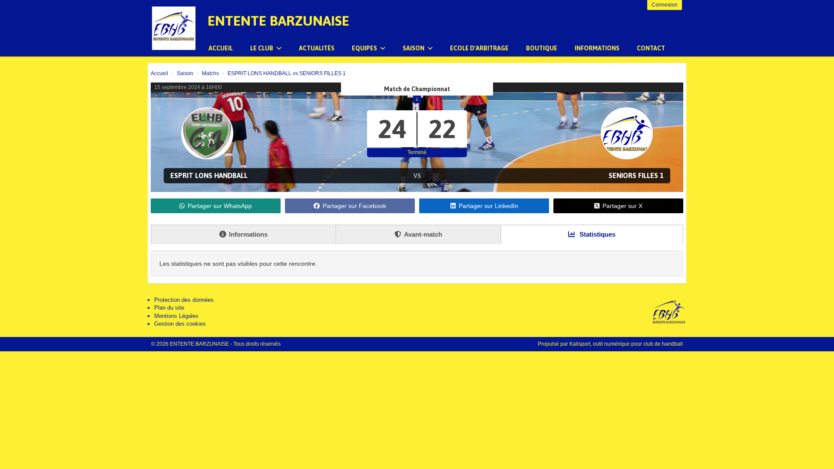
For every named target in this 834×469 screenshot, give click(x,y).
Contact (651, 48)
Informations (597, 48)
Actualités (316, 48)
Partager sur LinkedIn (488, 205)
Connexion (665, 5)
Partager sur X (622, 205)
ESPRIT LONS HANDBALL (209, 175)
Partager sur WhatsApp (220, 205)
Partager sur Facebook (354, 205)
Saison (414, 48)
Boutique (541, 48)
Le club (262, 48)
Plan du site (169, 307)
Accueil (220, 48)
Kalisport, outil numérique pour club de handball (626, 344)
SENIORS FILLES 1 (636, 175)
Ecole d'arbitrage (479, 48)
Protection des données (184, 300)
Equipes (365, 48)
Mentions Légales (176, 316)
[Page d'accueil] (173, 28)
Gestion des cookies (180, 323)
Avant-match (423, 234)
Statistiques (597, 234)
